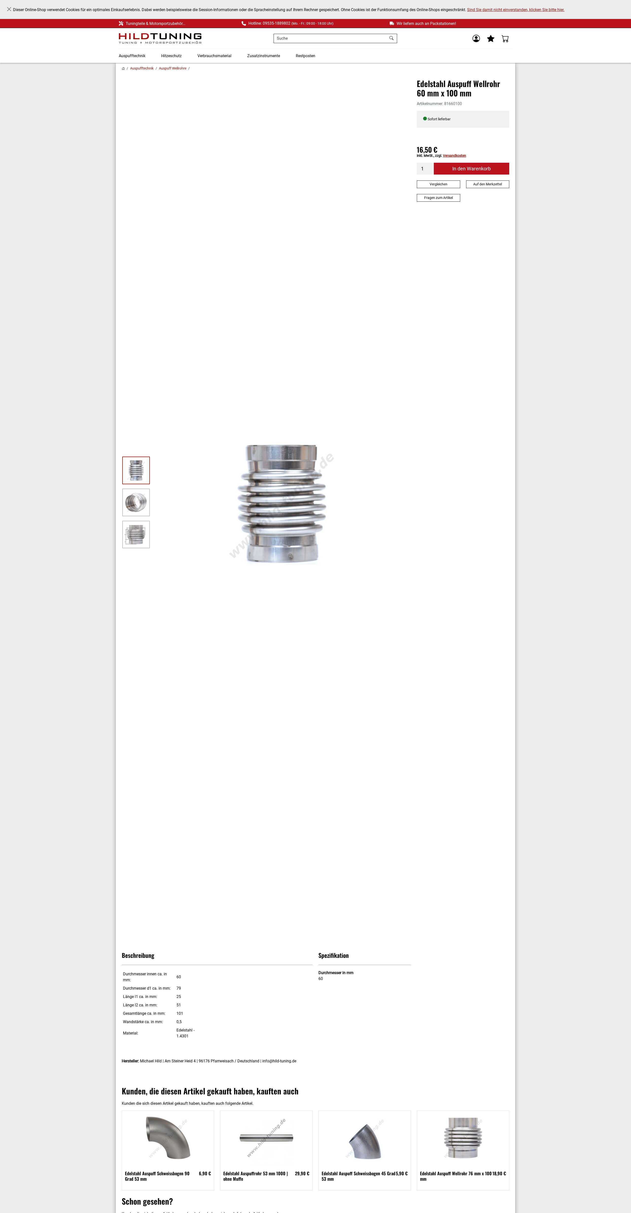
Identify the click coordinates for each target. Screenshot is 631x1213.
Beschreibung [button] (138, 955)
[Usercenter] (476, 38)
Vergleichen (438, 184)
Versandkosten (454, 156)
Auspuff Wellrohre (172, 68)
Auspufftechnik (132, 56)
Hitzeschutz (171, 56)
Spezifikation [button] (333, 955)
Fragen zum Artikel (438, 198)
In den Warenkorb (471, 169)
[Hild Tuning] (160, 38)
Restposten (305, 56)
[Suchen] (392, 38)
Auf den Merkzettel (487, 184)
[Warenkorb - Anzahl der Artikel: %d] (505, 38)
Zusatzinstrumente (263, 56)
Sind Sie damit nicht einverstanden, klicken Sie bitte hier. (515, 9)
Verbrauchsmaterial (214, 56)
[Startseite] (123, 68)
